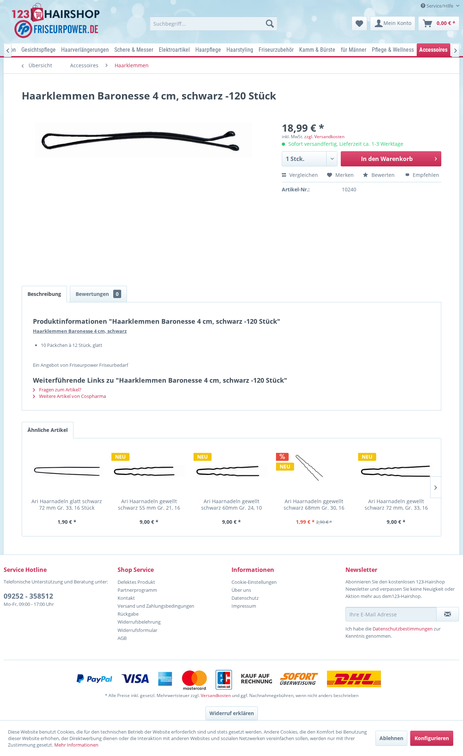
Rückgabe (128, 614)
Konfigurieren (432, 738)
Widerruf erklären (231, 713)
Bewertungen (97, 293)
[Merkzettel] (359, 23)
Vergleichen (303, 174)
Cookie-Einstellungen (254, 582)
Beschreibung (44, 293)
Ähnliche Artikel (47, 429)
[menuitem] (213, 23)
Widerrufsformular (137, 630)
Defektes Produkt (136, 582)
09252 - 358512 (28, 596)
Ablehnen (391, 738)
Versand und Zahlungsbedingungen (156, 606)
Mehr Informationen (76, 745)
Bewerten (383, 174)
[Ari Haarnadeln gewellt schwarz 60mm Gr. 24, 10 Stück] (231, 471)
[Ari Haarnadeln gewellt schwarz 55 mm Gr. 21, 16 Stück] (149, 471)
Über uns (241, 590)
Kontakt (126, 598)
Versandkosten (216, 695)
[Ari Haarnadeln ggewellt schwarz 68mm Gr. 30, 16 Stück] (314, 471)
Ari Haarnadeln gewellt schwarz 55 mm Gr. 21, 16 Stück (149, 504)
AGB (122, 638)
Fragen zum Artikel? (59, 389)
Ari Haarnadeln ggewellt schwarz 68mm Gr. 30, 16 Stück (314, 504)
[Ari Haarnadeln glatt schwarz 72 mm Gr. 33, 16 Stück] (67, 471)
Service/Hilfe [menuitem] (439, 6)
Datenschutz (245, 598)
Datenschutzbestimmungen (403, 628)
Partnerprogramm (137, 590)
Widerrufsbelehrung (139, 622)
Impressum (244, 606)
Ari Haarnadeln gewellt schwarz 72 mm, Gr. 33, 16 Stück (396, 504)
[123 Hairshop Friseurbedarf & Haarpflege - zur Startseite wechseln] (57, 21)
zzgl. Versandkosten (324, 136)
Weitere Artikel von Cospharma (72, 396)
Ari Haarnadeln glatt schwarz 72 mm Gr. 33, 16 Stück (66, 504)
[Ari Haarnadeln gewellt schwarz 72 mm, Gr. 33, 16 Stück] (396, 471)
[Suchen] (269, 23)
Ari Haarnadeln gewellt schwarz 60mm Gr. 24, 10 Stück (231, 504)
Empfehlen (425, 174)
